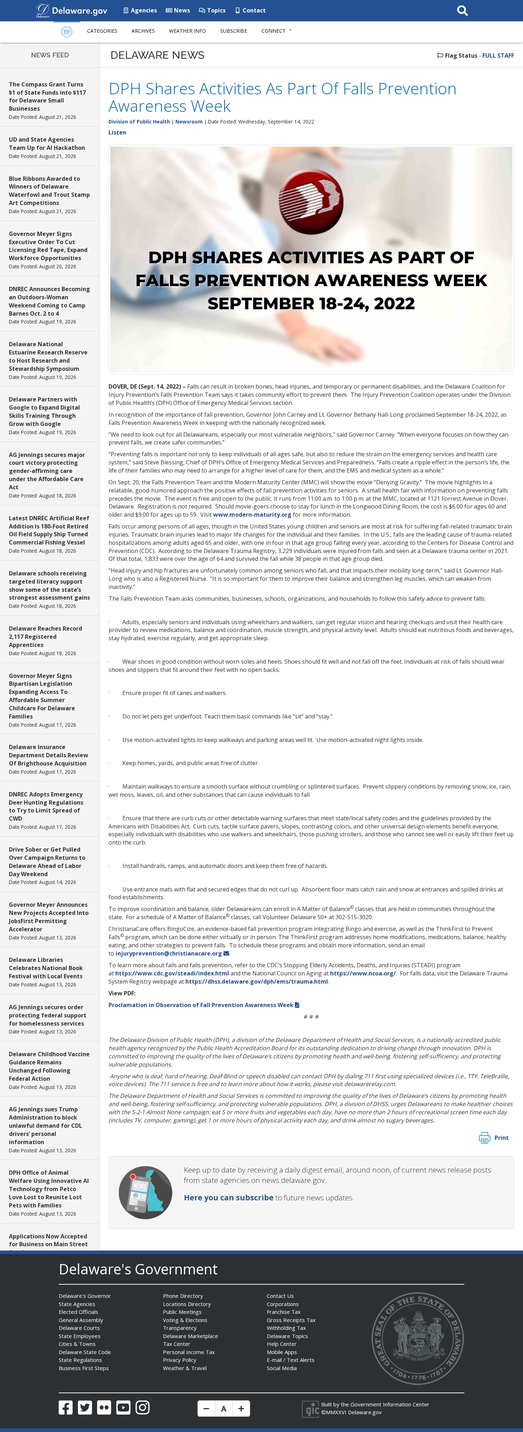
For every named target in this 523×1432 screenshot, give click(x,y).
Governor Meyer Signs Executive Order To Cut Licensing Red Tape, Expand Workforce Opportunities (48, 246)
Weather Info (187, 30)
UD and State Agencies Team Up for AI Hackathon (47, 144)
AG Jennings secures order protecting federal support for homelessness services (47, 1015)
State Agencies (77, 1303)
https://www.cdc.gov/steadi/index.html (172, 973)
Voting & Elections (185, 1319)
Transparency (180, 1327)
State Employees (80, 1335)
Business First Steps (84, 1368)
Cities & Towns (77, 1343)
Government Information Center (389, 1404)
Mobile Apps (282, 1351)
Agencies (143, 10)
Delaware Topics (287, 1335)
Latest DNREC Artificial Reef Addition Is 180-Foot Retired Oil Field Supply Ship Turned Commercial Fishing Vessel (49, 530)
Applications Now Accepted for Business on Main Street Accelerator (48, 1244)
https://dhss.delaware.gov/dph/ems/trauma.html (256, 981)
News (181, 10)
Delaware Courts (79, 1327)
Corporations (283, 1303)
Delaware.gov (365, 1412)
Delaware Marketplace (190, 1335)
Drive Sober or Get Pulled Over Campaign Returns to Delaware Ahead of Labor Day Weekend (47, 862)
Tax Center (176, 1343)
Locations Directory (187, 1303)
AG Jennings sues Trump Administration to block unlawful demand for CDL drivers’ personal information (45, 1125)
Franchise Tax (284, 1311)
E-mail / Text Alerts (291, 1359)
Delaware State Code (85, 1351)
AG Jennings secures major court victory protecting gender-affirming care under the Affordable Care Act (47, 471)
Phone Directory (183, 1295)
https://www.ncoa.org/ (363, 973)
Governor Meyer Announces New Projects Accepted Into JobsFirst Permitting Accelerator (49, 917)
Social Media (282, 1368)
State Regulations (80, 1359)
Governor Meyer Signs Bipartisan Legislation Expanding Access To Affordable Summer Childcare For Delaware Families (42, 696)
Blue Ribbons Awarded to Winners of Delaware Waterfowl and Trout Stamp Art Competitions (49, 191)
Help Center (282, 1343)
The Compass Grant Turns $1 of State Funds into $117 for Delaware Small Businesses (47, 96)
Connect (274, 30)
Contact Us (280, 1295)
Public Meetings (182, 1311)
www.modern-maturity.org (252, 514)
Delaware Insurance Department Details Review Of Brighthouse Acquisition (48, 755)
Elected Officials (78, 1311)
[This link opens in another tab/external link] (43, 10)
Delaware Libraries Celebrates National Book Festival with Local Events (46, 968)
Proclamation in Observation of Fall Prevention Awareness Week (201, 1005)
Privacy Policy (179, 1359)
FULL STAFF (498, 55)
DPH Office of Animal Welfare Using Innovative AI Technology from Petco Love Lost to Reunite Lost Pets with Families (49, 1189)
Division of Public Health (139, 121)
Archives (143, 30)
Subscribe (233, 30)
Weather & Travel (185, 1368)
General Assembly (81, 1319)
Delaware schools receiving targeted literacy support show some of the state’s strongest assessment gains (49, 585)
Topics (216, 10)
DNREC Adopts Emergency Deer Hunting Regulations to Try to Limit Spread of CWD (46, 806)
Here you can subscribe (229, 1197)
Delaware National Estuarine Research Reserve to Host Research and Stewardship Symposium (48, 356)
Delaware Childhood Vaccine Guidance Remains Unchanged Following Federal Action (49, 1066)
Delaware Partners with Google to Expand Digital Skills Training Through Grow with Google (44, 411)
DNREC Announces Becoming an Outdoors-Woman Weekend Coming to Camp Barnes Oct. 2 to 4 (49, 301)
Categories (102, 30)
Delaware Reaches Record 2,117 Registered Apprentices (45, 637)
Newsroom (189, 121)
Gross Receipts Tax (291, 1319)
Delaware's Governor (85, 1295)
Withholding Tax (286, 1327)
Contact (253, 10)
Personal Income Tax (189, 1351)
